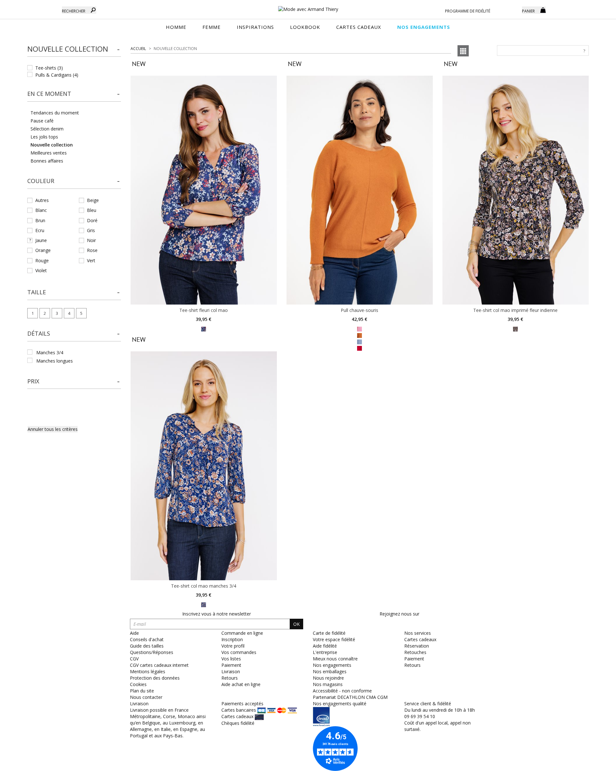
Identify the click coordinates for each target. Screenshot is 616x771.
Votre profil (232, 646)
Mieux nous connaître (335, 659)
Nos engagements (332, 665)
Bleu (91, 210)
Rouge (42, 260)
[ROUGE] (359, 348)
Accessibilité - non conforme (342, 691)
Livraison (230, 671)
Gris (91, 230)
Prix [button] (33, 381)
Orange (43, 250)
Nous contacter (146, 697)
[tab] (74, 51)
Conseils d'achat (147, 639)
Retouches (415, 652)
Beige (93, 200)
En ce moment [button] (49, 93)
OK (296, 624)
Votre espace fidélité (334, 639)
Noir (91, 240)
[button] (74, 49)
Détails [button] (38, 333)
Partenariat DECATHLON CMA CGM (350, 697)
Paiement (231, 665)
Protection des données (155, 678)
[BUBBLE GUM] (359, 329)
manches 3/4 (49, 352)
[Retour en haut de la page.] (593, 763)
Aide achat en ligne (241, 684)
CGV (134, 659)
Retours (229, 678)
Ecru (39, 230)
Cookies (138, 684)
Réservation (416, 646)
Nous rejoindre (328, 678)
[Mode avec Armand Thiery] (308, 6)
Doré (92, 220)
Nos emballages (329, 671)
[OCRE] (515, 329)
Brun (40, 220)
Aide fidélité (325, 646)
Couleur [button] (40, 181)
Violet (41, 270)
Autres (42, 200)
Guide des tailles (147, 646)
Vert (91, 260)
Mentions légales (147, 671)
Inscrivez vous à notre (216, 614)
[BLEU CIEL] (359, 342)
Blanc (41, 210)
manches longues (54, 361)
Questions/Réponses (151, 652)
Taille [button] (36, 292)
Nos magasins (328, 684)
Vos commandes (238, 652)
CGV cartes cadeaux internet (159, 665)
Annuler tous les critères (53, 429)
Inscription (232, 639)
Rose (92, 250)
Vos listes (231, 659)
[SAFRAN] (203, 329)
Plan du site (142, 691)
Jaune (41, 240)
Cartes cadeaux (420, 639)
